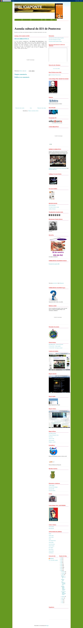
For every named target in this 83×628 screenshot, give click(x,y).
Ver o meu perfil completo (53, 560)
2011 (61, 568)
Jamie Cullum (51, 537)
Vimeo (55, 169)
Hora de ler (51, 436)
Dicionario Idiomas (52, 490)
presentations (55, 283)
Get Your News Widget (56, 68)
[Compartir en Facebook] (32, 71)
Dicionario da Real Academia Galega (55, 41)
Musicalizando (51, 528)
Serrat (50, 538)
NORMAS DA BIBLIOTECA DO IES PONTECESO (58, 168)
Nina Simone (51, 549)
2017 (61, 559)
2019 (61, 558)
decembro (63, 571)
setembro (63, 596)
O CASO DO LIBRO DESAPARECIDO (63, 593)
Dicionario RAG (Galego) (53, 487)
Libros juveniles (51, 440)
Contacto (54, 19)
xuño (62, 601)
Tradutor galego (51, 485)
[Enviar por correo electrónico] (29, 71)
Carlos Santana (51, 545)
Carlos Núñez (51, 542)
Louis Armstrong (52, 544)
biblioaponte (51, 169)
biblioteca (52, 558)
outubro (62, 574)
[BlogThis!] (30, 71)
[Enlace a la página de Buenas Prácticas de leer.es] (55, 74)
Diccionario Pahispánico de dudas (55, 39)
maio (62, 602)
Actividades (48, 19)
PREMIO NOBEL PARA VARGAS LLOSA (63, 588)
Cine (43, 19)
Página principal (18, 19)
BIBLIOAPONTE (28, 7)
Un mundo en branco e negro (54, 207)
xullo (62, 599)
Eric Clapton (51, 547)
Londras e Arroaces (52, 208)
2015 (61, 562)
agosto (62, 598)
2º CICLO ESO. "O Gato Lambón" (55, 346)
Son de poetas (51, 526)
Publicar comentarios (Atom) (33, 110)
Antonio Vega (51, 535)
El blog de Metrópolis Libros (54, 435)
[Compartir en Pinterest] (34, 71)
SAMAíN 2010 (62, 580)
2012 (61, 567)
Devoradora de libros (52, 433)
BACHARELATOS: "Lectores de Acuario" (56, 344)
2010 (61, 570)
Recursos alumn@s (26, 19)
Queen (50, 533)
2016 (61, 561)
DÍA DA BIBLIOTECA (63, 577)
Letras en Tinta (51, 438)
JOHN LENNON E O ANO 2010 (63, 583)
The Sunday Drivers (52, 540)
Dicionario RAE (51, 488)
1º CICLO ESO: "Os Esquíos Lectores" (56, 347)
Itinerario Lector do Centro (36, 19)
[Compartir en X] (31, 71)
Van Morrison (51, 552)
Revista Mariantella (52, 205)
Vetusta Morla (51, 551)
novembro (63, 573)
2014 (61, 564)
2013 (61, 565)
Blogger (47, 625)
